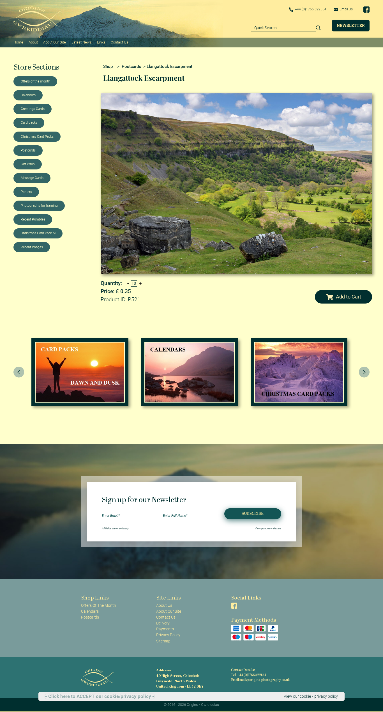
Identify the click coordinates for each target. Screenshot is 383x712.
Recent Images (32, 247)
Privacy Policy (168, 635)
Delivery (163, 623)
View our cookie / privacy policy (311, 696)
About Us (164, 605)
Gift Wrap (28, 164)
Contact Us (119, 42)
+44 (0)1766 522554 (310, 9)
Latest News (81, 42)
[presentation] (18, 372)
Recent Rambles (33, 219)
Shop (108, 66)
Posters (26, 192)
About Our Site (54, 42)
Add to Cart (348, 297)
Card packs (29, 123)
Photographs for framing (39, 206)
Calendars (28, 95)
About (33, 42)
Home (18, 42)
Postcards (28, 150)
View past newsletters (268, 528)
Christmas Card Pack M (38, 233)
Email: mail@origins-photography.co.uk (260, 680)
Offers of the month (35, 81)
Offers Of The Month (98, 605)
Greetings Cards (33, 109)
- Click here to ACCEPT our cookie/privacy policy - (99, 696)
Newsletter (351, 25)
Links (101, 42)
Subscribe (253, 514)
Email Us (346, 9)
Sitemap (163, 641)
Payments (165, 629)
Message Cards (32, 178)
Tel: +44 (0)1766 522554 (248, 675)
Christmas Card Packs (37, 137)
